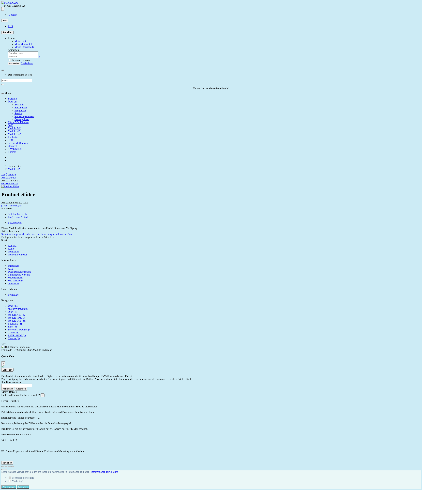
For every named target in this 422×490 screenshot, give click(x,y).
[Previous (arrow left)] (2, 469)
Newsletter (13, 283)
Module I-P (14, 131)
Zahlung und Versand (19, 274)
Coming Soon (22, 119)
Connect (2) (14, 332)
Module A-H (14, 128)
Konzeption (21, 107)
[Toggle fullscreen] (9, 466)
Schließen (7, 370)
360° (10, 125)
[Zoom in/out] (12, 466)
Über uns (12, 101)
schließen (7, 463)
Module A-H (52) (17, 314)
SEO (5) (12, 326)
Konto (11, 248)
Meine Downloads (17, 254)
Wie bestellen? (15, 280)
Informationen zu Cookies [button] (104, 471)
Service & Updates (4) (19, 329)
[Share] (6, 466)
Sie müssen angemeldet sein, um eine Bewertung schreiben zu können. (38, 234)
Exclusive (13, 137)
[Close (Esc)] (2, 466)
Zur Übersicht (8, 174)
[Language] (2, 9)
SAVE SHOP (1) (17, 335)
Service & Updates (18, 143)
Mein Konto (21, 41)
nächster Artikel (9, 183)
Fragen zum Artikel (18, 217)
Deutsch (12, 14)
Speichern (23, 487)
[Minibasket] (2, 70)
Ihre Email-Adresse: (11, 382)
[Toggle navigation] (2, 93)
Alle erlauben (9, 487)
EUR (5, 20)
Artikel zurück (8, 177)
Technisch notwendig (23, 477)
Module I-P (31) (16, 317)
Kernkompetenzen (24, 116)
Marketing (17, 481)
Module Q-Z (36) (17, 320)
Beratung (19, 104)
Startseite (12, 98)
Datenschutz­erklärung (19, 271)
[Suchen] (2, 84)
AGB (11, 268)
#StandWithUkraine (18, 122)
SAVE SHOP (15, 149)
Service (18, 113)
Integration (20, 110)
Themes (12, 152)
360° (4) (12, 311)
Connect (12, 146)
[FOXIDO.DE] (9, 2)
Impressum (13, 265)
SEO (10, 140)
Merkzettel (13, 251)
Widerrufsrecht (15, 277)
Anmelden (7, 32)
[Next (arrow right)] (6, 469)
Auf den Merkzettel (18, 214)
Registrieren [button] (27, 63)
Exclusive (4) (15, 323)
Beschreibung (15, 222)
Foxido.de (13, 294)
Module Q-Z (14, 134)
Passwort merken (20, 60)
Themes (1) (14, 338)
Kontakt (12, 245)
